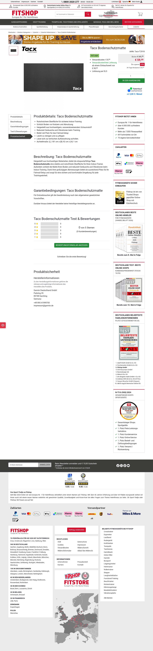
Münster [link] (13, 560)
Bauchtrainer (109, 581)
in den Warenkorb (131, 80)
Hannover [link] (21, 555)
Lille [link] (11, 601)
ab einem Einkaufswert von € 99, (104, 65)
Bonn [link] (45, 547)
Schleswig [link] (24, 563)
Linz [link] (32, 541)
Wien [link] (44, 541)
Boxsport (107, 561)
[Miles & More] (132, 512)
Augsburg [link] (20, 547)
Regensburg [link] (29, 560)
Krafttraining (39, 22)
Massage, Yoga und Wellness (106, 22)
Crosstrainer (108, 532)
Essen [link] (28, 552)
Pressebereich (82, 562)
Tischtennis (108, 549)
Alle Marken (108, 598)
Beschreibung (16, 122)
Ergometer (108, 535)
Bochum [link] (39, 547)
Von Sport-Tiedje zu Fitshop (21, 492)
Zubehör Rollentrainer (48, 32)
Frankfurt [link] (35, 552)
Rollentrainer (108, 570)
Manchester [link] (28, 574)
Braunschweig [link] (22, 550)
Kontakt (40, 2)
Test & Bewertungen (18, 131)
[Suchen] (88, 14)
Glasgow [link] (13, 574)
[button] (13, 50)
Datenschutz (82, 542)
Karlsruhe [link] (37, 555)
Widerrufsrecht (82, 548)
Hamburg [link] (13, 555)
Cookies (60, 545)
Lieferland (115, 2)
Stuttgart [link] (32, 563)
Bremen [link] (31, 550)
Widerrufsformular (64, 551)
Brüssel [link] (22, 595)
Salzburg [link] (38, 541)
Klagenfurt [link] (27, 541)
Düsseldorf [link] (14, 552)
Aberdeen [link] (13, 571)
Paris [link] (16, 601)
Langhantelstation (111, 575)
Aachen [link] (13, 547)
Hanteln (107, 558)
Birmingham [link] (27, 571)
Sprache (125, 2)
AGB (59, 542)
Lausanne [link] (23, 589)
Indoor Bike (108, 555)
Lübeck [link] (29, 557)
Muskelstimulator (110, 590)
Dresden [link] (46, 550)
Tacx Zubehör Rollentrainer (66, 32)
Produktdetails (16, 117)
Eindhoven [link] (41, 580)
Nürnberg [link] (20, 560)
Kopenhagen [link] (15, 607)
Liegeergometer (109, 564)
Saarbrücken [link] (15, 563)
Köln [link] (18, 557)
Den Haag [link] (33, 580)
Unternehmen (15, 2)
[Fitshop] (25, 14)
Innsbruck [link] (18, 541)
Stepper (107, 573)
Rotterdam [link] (24, 583)
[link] (118, 156)
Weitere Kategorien (133, 22)
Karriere (33, 2)
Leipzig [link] (23, 557)
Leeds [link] (20, 571)
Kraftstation (108, 543)
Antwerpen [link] (14, 595)
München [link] (45, 557)
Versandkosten (63, 548)
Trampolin (107, 546)
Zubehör (35, 32)
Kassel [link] (44, 555)
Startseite (11, 32)
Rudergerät (108, 540)
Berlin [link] (27, 547)
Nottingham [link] (37, 574)
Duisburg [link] (22, 552)
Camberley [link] (37, 571)
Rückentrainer (109, 584)
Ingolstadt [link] (30, 555)
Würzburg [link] (14, 565)
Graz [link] (12, 541)
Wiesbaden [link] (40, 563)
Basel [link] (12, 589)
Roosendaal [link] (14, 583)
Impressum (25, 2)
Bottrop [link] (13, 550)
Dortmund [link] (38, 550)
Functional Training (111, 578)
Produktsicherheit (17, 136)
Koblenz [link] (13, 557)
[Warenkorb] (141, 14)
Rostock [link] (38, 560)
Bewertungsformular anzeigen (71, 245)
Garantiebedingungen (19, 126)
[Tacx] (29, 49)
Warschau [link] (14, 613)
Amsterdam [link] (14, 580)
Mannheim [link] (37, 557)
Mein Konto (136, 2)
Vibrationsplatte (110, 593)
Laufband (107, 537)
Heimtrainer (108, 567)
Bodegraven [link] (24, 580)
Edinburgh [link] (45, 571)
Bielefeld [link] (33, 547)
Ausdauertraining (19, 22)
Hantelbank (108, 552)
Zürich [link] (29, 589)
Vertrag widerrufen (76, 530)
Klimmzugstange (110, 587)
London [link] (20, 574)
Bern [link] (17, 589)
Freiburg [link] (42, 552)
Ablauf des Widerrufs (85, 551)
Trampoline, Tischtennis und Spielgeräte (70, 22)
